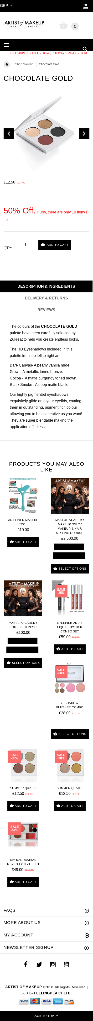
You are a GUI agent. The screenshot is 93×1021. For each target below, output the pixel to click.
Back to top (44, 1015)
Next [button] (84, 133)
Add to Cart (57, 245)
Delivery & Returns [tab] (46, 298)
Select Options (71, 568)
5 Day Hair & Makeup (69, 555)
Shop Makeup (24, 64)
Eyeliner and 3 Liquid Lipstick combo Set (69, 627)
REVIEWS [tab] (46, 310)
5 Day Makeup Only (69, 546)
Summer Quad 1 (70, 788)
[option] (46, 134)
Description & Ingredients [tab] (46, 286)
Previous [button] (9, 133)
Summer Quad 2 (23, 788)
